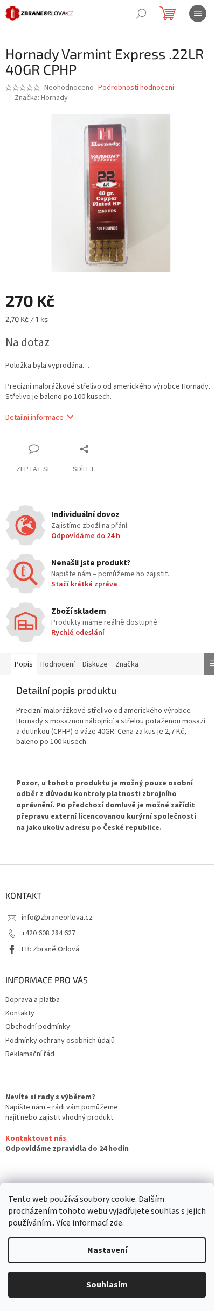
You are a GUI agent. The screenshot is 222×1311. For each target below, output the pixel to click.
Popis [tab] (24, 664)
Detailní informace (34, 417)
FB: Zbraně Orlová (50, 949)
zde (115, 1223)
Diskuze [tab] (95, 664)
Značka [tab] (126, 664)
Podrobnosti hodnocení (136, 88)
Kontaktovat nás (35, 1139)
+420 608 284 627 (48, 933)
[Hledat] (141, 13)
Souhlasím (107, 1285)
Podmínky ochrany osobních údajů (60, 1040)
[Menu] (198, 13)
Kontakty (19, 1013)
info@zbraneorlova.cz (57, 917)
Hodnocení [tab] (57, 664)
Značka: (41, 97)
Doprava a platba (32, 999)
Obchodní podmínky (37, 1026)
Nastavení (107, 1250)
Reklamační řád (29, 1054)
